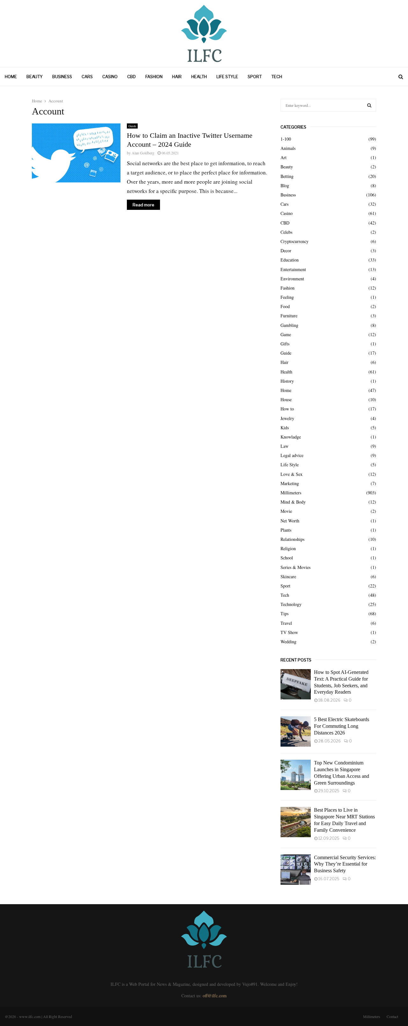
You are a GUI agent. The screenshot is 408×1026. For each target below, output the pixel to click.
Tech (276, 76)
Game (285, 334)
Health (199, 76)
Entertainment (293, 269)
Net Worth (289, 521)
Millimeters (290, 493)
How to (287, 409)
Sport (255, 76)
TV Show (289, 632)
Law (284, 446)
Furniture (288, 316)
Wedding (288, 641)
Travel (286, 623)
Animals (287, 148)
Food (285, 306)
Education (289, 260)
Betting (287, 176)
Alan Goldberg (143, 152)
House (286, 399)
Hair (177, 76)
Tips (284, 613)
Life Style (227, 76)
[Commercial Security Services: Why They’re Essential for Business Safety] (295, 869)
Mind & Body (293, 502)
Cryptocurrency (294, 241)
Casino (110, 76)
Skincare (288, 576)
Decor (285, 250)
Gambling (289, 325)
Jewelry (287, 418)
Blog (284, 185)
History (287, 381)
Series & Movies (295, 567)
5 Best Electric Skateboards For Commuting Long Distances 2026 (341, 726)
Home (11, 76)
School (286, 558)
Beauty (34, 76)
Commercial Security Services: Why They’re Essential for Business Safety (345, 864)
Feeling (287, 297)
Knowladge (290, 437)
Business (62, 76)
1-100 (285, 139)
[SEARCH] (369, 105)
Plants (285, 530)
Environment (292, 279)
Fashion (154, 76)
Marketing (289, 483)
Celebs (286, 232)
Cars (87, 76)
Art (283, 157)
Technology (291, 604)
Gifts (284, 344)
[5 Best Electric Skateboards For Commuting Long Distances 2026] (295, 731)
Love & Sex (291, 474)
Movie (286, 511)
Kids (284, 427)
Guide (132, 126)
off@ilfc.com (215, 996)
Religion (288, 548)
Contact (392, 1016)
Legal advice (291, 455)
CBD (131, 76)
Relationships (292, 539)
